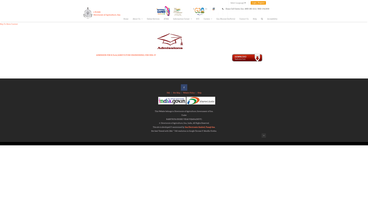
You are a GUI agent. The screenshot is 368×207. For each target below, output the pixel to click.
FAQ (168, 93)
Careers (207, 19)
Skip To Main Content (9, 24)
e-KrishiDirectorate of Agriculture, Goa (106, 13)
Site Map (176, 93)
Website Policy (189, 93)
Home (125, 19)
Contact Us (244, 19)
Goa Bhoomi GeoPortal (225, 19)
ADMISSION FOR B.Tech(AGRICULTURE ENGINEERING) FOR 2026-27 (126, 55)
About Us (136, 19)
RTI (197, 19)
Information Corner (181, 19)
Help (255, 19)
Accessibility (272, 19)
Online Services (153, 19)
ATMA (166, 19)
